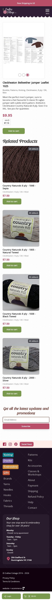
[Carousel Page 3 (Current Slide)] (27, 75)
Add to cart (13, 131)
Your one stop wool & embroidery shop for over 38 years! (23, 524)
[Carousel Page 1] (19, 75)
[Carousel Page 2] (23, 75)
